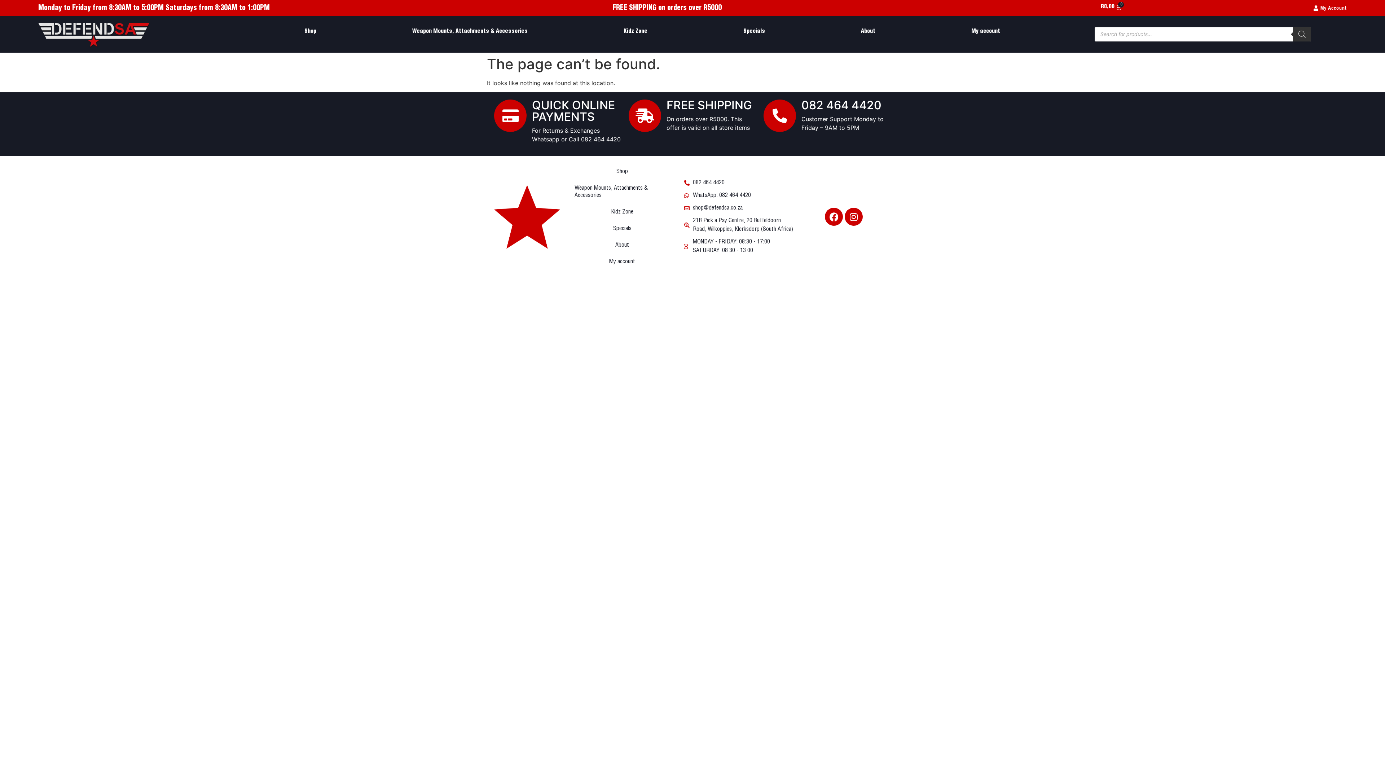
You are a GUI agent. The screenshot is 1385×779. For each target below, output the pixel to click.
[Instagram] (854, 217)
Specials (754, 31)
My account (985, 31)
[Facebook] (834, 217)
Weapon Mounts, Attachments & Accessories (470, 31)
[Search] (1302, 34)
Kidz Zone (635, 31)
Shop (310, 31)
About (868, 31)
